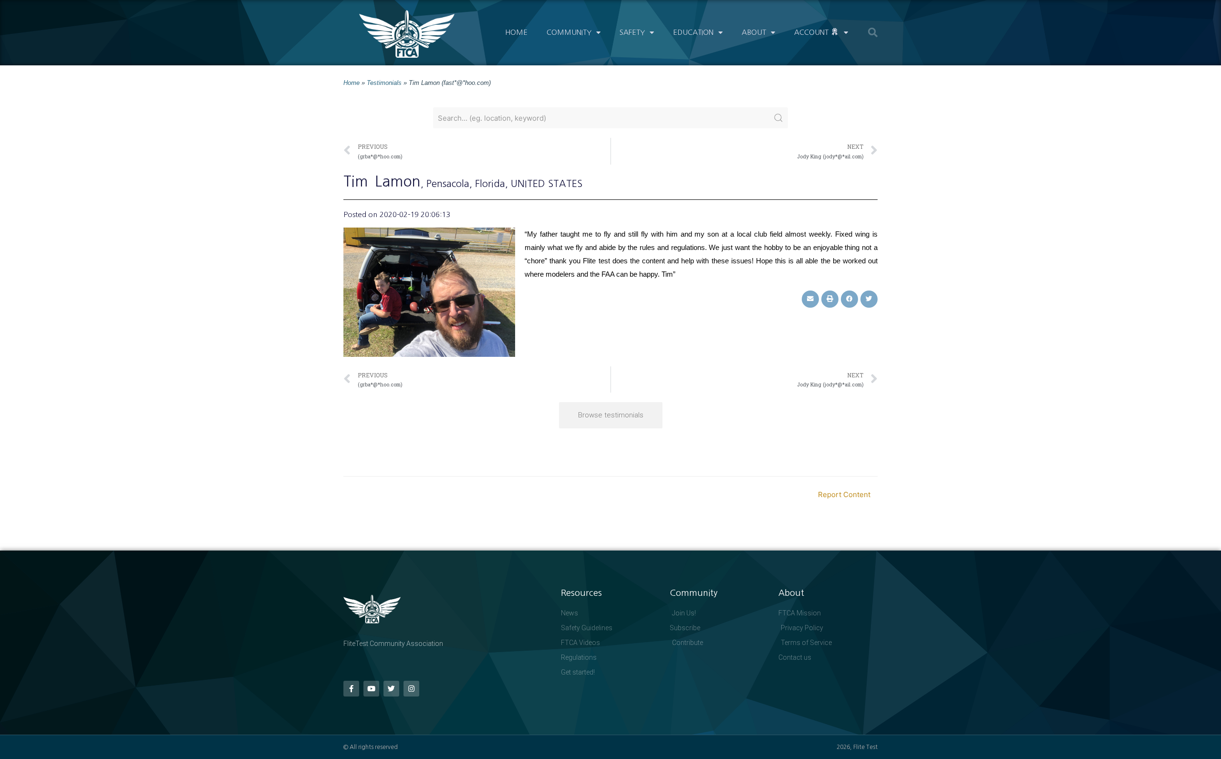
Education (693, 32)
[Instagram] (411, 689)
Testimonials (384, 82)
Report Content (844, 494)
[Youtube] (371, 689)
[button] (872, 32)
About (754, 32)
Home (516, 32)
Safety (632, 32)
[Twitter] (391, 689)
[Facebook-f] (351, 689)
